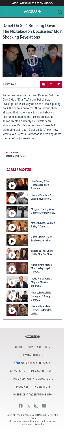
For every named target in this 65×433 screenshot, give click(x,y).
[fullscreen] (55, 71)
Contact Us (43, 379)
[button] (5, 12)
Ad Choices (22, 387)
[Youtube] (44, 406)
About (18, 347)
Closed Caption (37, 347)
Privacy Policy (31, 355)
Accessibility (42, 387)
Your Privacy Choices (34, 363)
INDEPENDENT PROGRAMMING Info (32, 395)
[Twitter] (28, 406)
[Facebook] (20, 406)
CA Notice (16, 371)
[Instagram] (36, 406)
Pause (9, 71)
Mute (15, 71)
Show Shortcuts (44, 71)
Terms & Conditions (39, 371)
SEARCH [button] (60, 12)
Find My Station (21, 379)
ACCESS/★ (32, 12)
